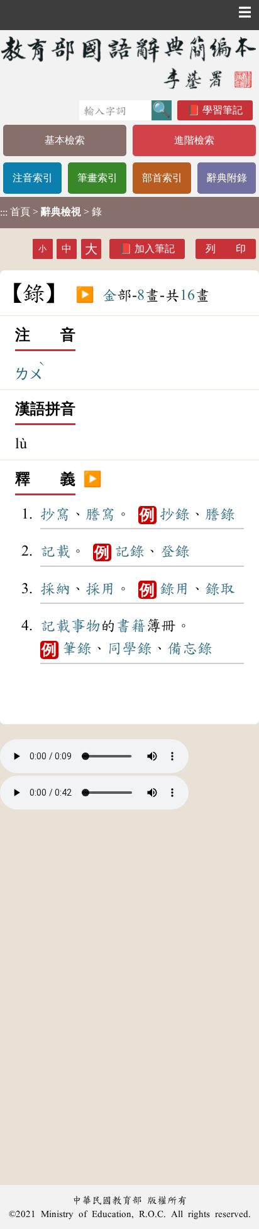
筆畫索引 (97, 177)
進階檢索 (194, 140)
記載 (55, 551)
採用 (100, 588)
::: (4, 212)
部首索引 (162, 177)
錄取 (220, 588)
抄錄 (175, 514)
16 (187, 295)
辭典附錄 (227, 177)
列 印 (226, 248)
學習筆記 (222, 110)
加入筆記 (155, 248)
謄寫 (100, 514)
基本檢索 (65, 140)
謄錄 (220, 514)
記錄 (129, 551)
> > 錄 (51, 212)
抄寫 (55, 514)
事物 (85, 625)
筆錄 (77, 648)
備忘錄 (189, 648)
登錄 (175, 551)
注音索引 (33, 177)
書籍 (131, 625)
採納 (55, 588)
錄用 (175, 588)
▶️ (84, 295)
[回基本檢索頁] (129, 62)
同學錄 (129, 648)
